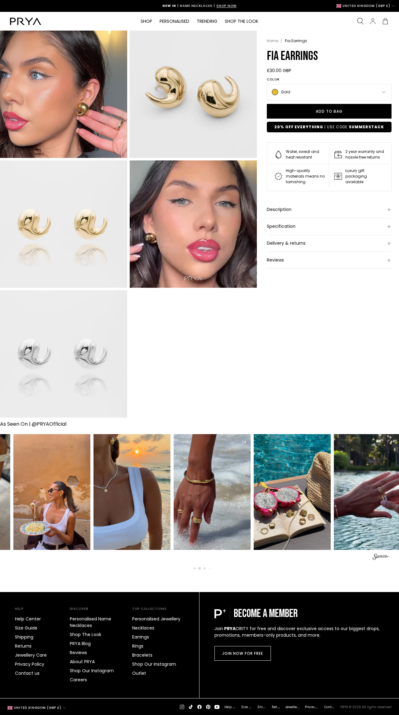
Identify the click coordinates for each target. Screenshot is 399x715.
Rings (137, 646)
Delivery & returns (286, 243)
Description (279, 209)
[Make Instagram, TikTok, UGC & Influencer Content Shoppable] (381, 558)
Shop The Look (85, 634)
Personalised (174, 21)
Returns (23, 646)
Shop (146, 21)
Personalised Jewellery (156, 619)
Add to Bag (329, 111)
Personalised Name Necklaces (90, 622)
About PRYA (82, 662)
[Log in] (373, 21)
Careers (78, 680)
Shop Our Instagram (92, 671)
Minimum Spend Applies (223, 5)
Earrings (140, 637)
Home (272, 40)
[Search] (360, 21)
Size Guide (26, 628)
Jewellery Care (31, 655)
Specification (281, 226)
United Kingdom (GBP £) (366, 6)
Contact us (27, 673)
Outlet (139, 673)
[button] (42, 492)
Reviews (275, 260)
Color (273, 79)
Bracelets (142, 655)
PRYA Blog (80, 643)
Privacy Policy (29, 664)
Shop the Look (241, 21)
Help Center (28, 619)
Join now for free (242, 653)
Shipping (24, 637)
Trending (207, 21)
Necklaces (143, 628)
